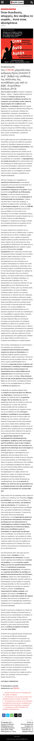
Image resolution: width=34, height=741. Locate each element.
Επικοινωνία (17, 736)
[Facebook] (4, 715)
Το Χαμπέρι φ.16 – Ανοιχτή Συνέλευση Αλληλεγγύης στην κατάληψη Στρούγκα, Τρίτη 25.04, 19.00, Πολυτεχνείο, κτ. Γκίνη (8, 726)
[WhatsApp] (12, 715)
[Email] (16, 715)
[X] (8, 715)
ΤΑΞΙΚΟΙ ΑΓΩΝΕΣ (12, 9)
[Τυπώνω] (20, 715)
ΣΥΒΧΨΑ (9, 70)
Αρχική (2, 6)
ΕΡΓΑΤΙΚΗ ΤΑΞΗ (8, 6)
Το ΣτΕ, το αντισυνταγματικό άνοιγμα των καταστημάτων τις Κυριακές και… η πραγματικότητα (27, 726)
